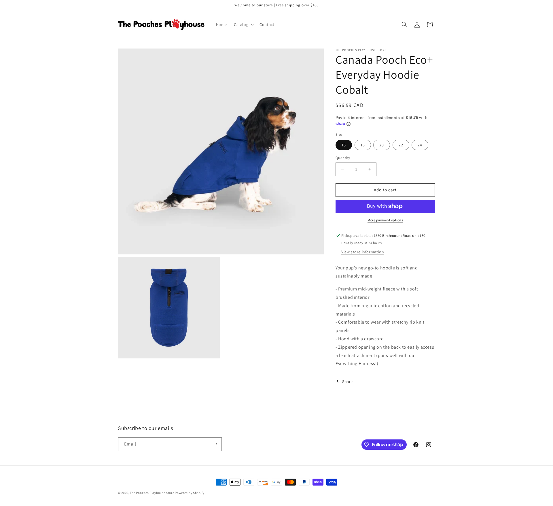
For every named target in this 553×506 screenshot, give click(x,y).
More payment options (385, 220)
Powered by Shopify (189, 493)
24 (420, 145)
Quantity (343, 157)
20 (381, 145)
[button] (243, 24)
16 (344, 145)
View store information (362, 251)
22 (401, 145)
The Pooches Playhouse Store (152, 493)
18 (363, 145)
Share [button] (347, 381)
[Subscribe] (215, 444)
